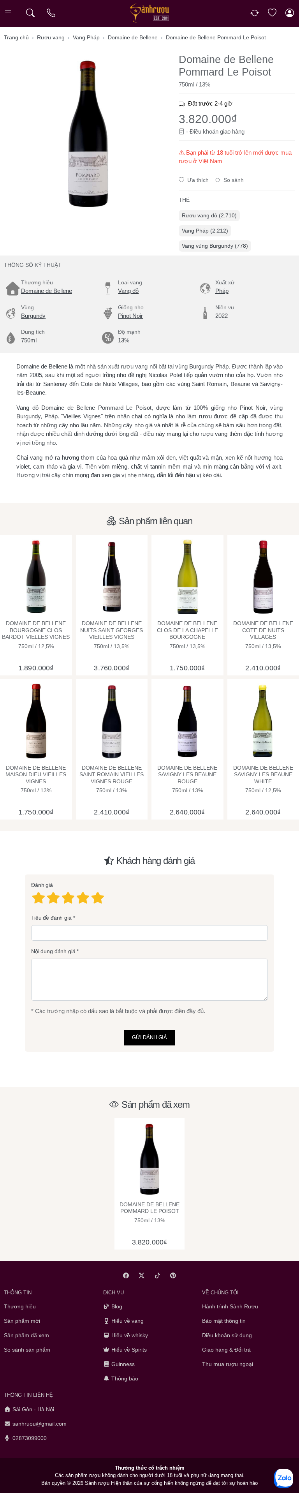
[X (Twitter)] (142, 1275)
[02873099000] (51, 13)
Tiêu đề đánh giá (51, 918)
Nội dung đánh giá (53, 951)
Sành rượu (97, 1483)
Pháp (222, 290)
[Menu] (9, 13)
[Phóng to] (88, 133)
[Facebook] (126, 1275)
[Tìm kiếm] (30, 13)
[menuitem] (209, 215)
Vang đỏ (128, 290)
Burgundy (33, 315)
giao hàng (232, 131)
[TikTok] (157, 1275)
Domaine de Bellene (46, 290)
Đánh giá (42, 885)
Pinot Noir (130, 315)
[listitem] (88, 133)
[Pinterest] (173, 1275)
